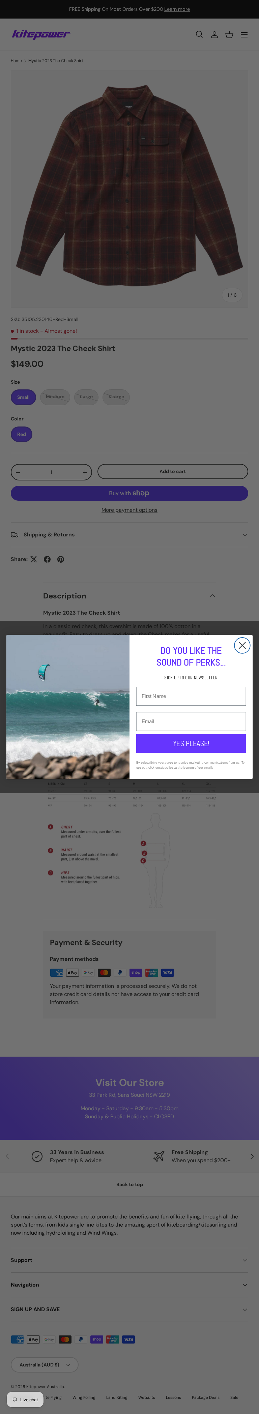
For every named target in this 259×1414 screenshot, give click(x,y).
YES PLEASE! (191, 743)
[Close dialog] (242, 645)
